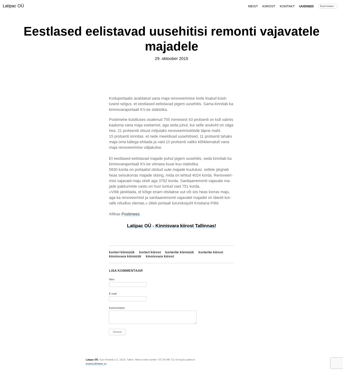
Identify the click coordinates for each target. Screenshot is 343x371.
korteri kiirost (150, 252)
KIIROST (268, 6)
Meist (253, 6)
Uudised (306, 6)
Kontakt (287, 6)
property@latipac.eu (96, 363)
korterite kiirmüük (179, 252)
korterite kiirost (210, 252)
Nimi (111, 279)
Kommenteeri (117, 308)
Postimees (130, 214)
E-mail (112, 293)
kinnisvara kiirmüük (125, 256)
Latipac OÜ (13, 5)
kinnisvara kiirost (160, 256)
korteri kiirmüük (122, 252)
